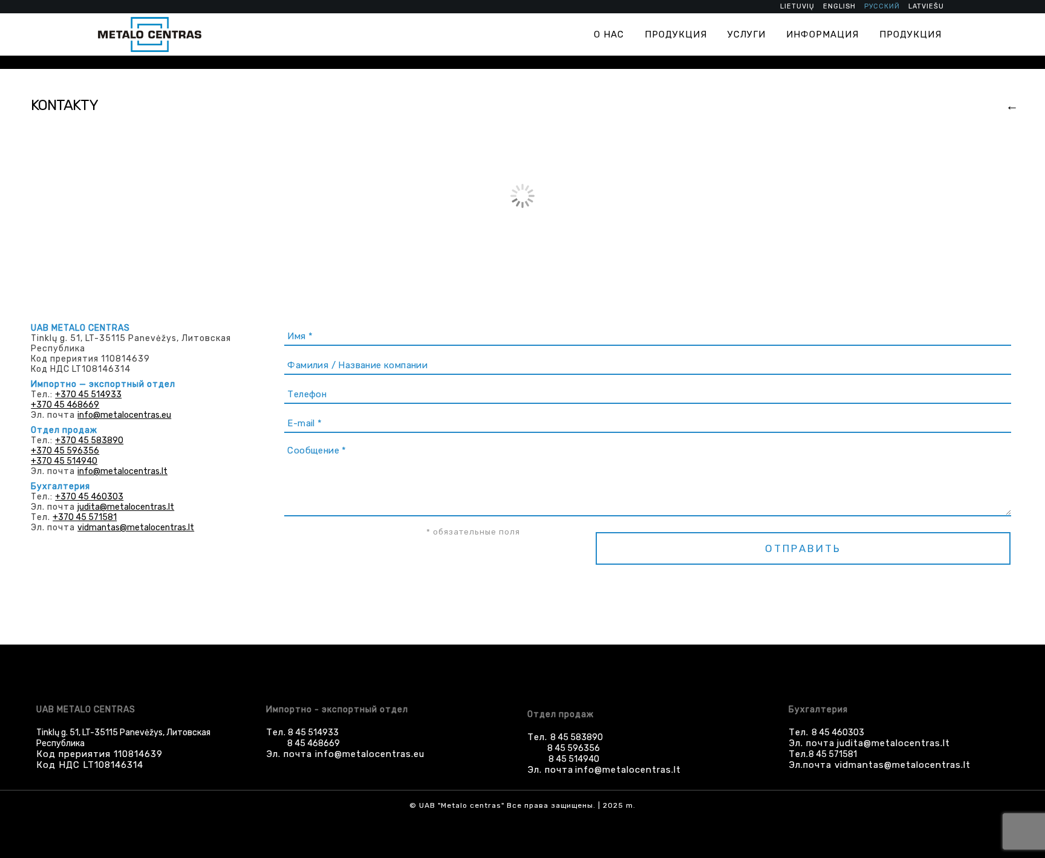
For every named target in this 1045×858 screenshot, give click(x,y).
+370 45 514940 (64, 461)
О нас (609, 34)
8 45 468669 (313, 743)
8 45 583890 (576, 737)
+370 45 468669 (65, 405)
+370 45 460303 (89, 497)
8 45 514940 (574, 759)
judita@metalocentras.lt (125, 507)
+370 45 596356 (65, 451)
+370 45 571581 (85, 517)
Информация (822, 34)
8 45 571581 (833, 754)
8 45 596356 (573, 748)
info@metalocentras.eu (124, 415)
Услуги (747, 34)
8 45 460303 (838, 732)
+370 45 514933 (88, 394)
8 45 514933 (312, 732)
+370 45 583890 (89, 440)
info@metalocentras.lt (122, 471)
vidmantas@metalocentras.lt (135, 527)
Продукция (676, 34)
